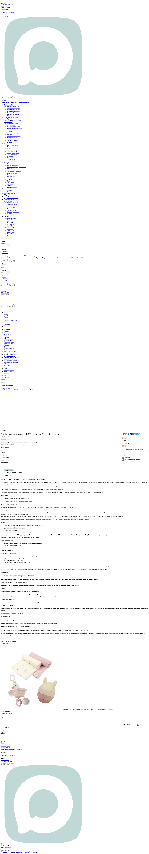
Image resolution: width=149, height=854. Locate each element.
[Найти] (8, 245)
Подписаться (4, 732)
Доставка (8, 476)
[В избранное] (123, 430)
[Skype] (137, 434)
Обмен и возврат (5, 747)
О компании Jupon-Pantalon (8, 755)
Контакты (3, 757)
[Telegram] (139, 434)
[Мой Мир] (128, 434)
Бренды (3, 741)
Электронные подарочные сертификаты (11, 749)
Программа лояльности (7, 750)
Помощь (3, 743)
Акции (2, 738)
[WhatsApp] (135, 434)
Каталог (3, 736)
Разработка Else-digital (6, 850)
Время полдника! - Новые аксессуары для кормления (15, 102)
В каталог (126, 724)
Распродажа (4, 740)
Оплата (7, 474)
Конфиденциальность (6, 847)
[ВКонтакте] (124, 434)
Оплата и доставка (5, 746)
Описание (8, 470)
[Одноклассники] (126, 434)
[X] (131, 434)
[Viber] (133, 434)
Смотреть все (4, 643)
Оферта (3, 849)
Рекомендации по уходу (14, 472)
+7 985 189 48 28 (5, 16)
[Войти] (1, 298)
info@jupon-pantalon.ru (6, 761)
